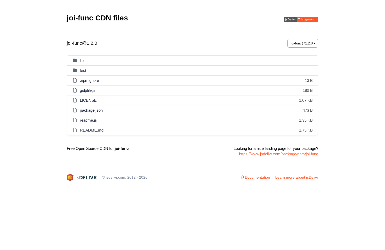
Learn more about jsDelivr (296, 177)
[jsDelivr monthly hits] (301, 20)
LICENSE (88, 100)
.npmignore (89, 80)
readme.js (88, 120)
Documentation (257, 177)
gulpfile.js (88, 90)
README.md (91, 130)
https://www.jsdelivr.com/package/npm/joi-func (278, 154)
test (83, 70)
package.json (91, 110)
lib (82, 60)
